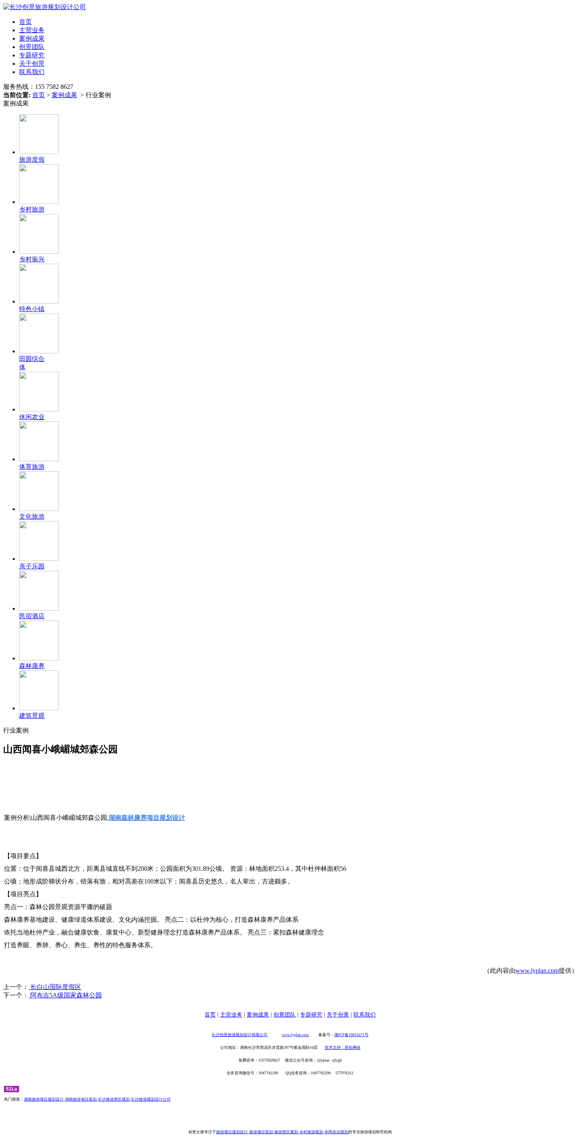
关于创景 (32, 63)
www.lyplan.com (537, 970)
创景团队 (32, 46)
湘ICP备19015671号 (351, 1034)
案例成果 (32, 38)
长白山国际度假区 (55, 986)
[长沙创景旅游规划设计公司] (44, 7)
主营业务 (32, 30)
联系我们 (32, 72)
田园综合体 (32, 362)
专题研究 (32, 55)
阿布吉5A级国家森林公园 (65, 995)
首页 (25, 21)
